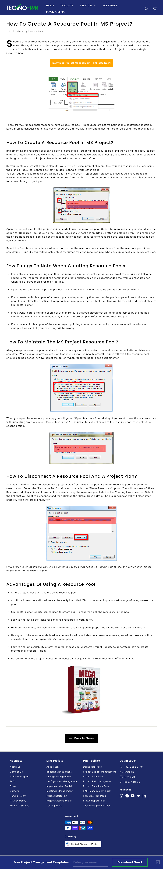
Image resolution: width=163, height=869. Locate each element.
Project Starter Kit (56, 795)
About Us (15, 766)
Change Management (58, 776)
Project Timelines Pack (96, 786)
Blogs (13, 786)
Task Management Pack (97, 805)
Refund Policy (18, 795)
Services (87, 5)
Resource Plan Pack (94, 795)
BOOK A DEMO (55, 12)
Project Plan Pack (93, 776)
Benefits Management (58, 771)
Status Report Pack (94, 800)
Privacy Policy (18, 800)
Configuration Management (62, 781)
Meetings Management (59, 791)
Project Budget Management (99, 771)
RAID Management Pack (97, 791)
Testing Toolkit (54, 805)
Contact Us (16, 771)
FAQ (12, 781)
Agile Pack (52, 766)
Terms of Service (19, 805)
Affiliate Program (19, 776)
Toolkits (67, 5)
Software (110, 5)
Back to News (84, 738)
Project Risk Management (97, 781)
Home (50, 5)
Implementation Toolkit (59, 786)
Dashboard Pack (92, 766)
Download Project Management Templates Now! (81, 63)
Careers (14, 791)
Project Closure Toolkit (59, 800)
